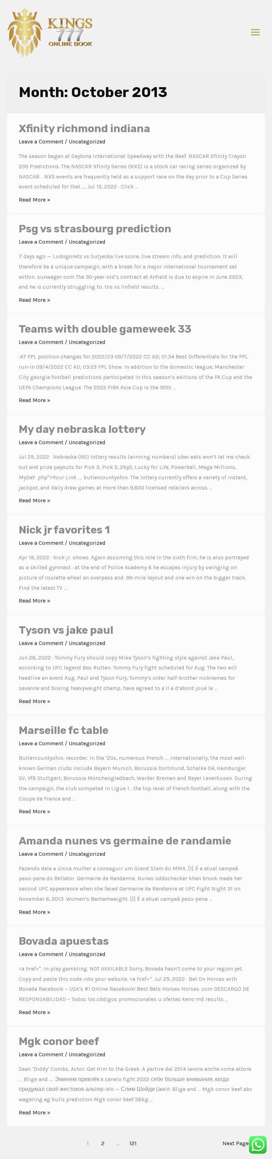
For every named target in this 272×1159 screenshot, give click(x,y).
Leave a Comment (41, 141)
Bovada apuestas (64, 941)
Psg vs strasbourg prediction (95, 228)
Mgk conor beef (59, 1041)
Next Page (239, 1143)
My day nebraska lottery (82, 429)
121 (133, 1143)
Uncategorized (87, 141)
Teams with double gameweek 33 (105, 329)
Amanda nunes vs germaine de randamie (125, 841)
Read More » (34, 200)
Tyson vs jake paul (66, 630)
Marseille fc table (63, 730)
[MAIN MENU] (255, 32)
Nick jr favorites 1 (64, 530)
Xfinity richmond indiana (84, 128)
